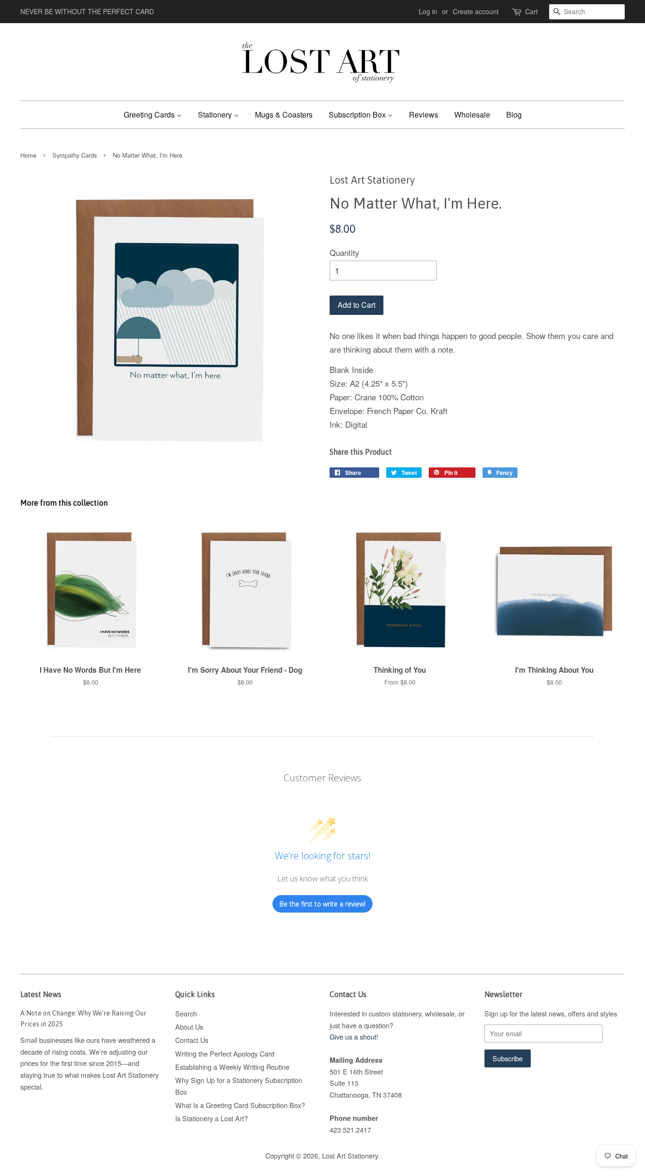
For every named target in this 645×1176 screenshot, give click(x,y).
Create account (476, 11)
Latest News (40, 994)
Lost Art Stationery (350, 1155)
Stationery (216, 114)
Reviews (423, 114)
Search (186, 1013)
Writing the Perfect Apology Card (224, 1053)
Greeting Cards (150, 114)
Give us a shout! (354, 1036)
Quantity (344, 252)
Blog (514, 114)
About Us (189, 1027)
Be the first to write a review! (322, 903)
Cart (531, 11)
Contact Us (191, 1040)
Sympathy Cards (74, 155)
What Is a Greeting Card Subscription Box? (240, 1105)
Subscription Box (358, 114)
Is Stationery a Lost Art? (211, 1118)
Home (28, 155)
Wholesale (472, 114)
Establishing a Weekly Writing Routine (232, 1067)
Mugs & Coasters (284, 114)
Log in (428, 11)
